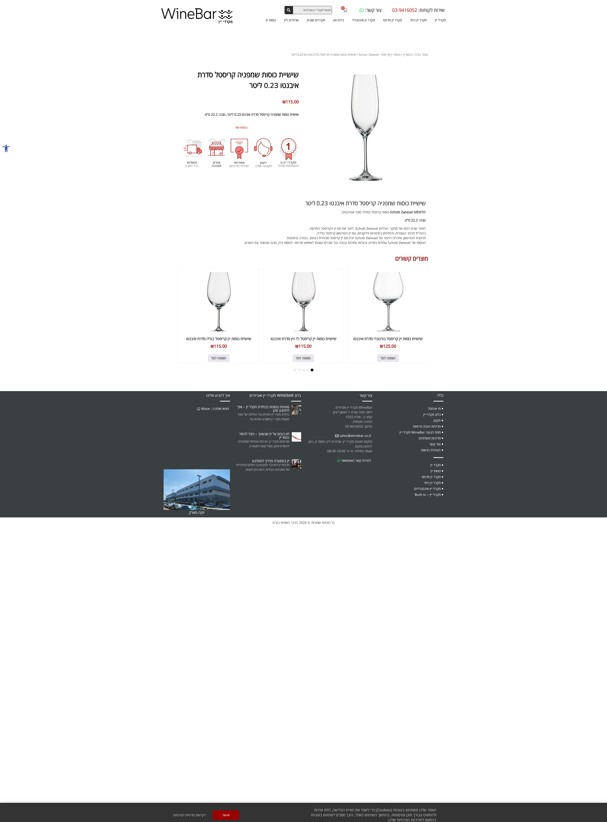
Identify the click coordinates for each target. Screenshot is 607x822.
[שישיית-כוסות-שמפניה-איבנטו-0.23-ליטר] (365, 126)
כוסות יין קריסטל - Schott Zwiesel (379, 54)
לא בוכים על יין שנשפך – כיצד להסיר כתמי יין (264, 435)
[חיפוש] (289, 10)
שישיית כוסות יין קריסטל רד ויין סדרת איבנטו (303, 338)
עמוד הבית (421, 54)
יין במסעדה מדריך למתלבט (270, 460)
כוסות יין (407, 54)
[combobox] (312, 10)
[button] (6, 148)
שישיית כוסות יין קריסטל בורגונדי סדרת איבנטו (388, 338)
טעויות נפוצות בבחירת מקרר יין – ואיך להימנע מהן (263, 408)
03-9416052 (404, 10)
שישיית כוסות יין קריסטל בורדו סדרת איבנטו (218, 338)
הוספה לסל (388, 358)
